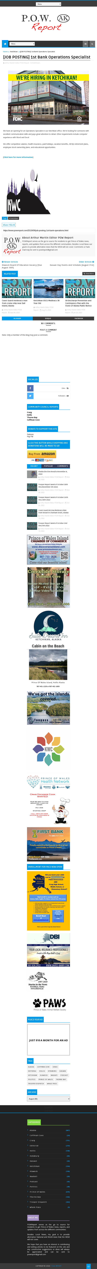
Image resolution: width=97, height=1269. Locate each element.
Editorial (32, 1071)
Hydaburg (52, 1071)
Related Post (10, 274)
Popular (48, 466)
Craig (55, 1067)
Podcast (64, 1075)
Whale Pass (52, 1084)
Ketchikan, (36, 63)
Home (5, 51)
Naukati (54, 1075)
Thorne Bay (61, 1079)
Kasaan (63, 1071)
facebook (79, 318)
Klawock (44, 1075)
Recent (34, 466)
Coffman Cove (43, 1067)
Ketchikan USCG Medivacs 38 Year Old (46, 301)
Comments (62, 466)
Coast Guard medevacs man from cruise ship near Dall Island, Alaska (14, 303)
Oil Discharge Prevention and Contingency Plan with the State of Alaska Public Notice (78, 303)
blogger (17, 318)
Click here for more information (18, 157)
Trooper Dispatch (36, 1084)
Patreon (30, 434)
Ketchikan (14, 51)
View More (90, 273)
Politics (31, 1079)
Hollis (42, 1071)
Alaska (31, 1067)
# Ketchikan (13, 218)
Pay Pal (30, 436)
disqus (48, 318)
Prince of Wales (46, 1079)
